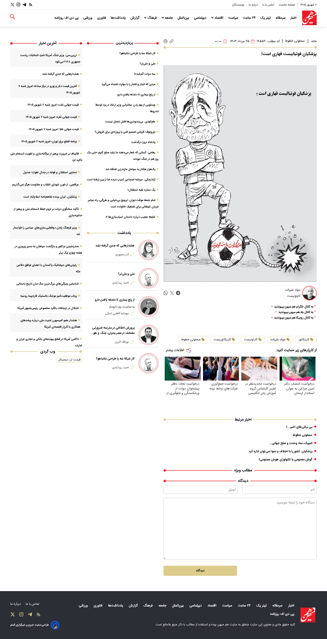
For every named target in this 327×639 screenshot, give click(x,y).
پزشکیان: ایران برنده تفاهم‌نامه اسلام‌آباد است (50, 196)
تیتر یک (266, 18)
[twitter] (172, 293)
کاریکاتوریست (222, 339)
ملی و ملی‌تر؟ (147, 63)
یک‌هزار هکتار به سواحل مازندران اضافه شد (130, 169)
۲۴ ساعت (250, 18)
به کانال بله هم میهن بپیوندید (295, 312)
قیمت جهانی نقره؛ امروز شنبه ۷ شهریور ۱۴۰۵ (51, 117)
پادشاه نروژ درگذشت (143, 142)
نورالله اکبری (122, 342)
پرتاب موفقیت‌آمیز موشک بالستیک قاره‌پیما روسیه (48, 296)
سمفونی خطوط (295, 41)
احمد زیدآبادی (120, 282)
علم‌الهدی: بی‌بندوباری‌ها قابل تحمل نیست (130, 121)
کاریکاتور (304, 339)
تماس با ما (268, 4)
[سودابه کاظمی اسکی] (148, 306)
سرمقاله (281, 18)
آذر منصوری (122, 254)
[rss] (30, 4)
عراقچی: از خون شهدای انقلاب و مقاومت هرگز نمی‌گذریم (45, 184)
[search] (12, 17)
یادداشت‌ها (119, 18)
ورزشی (88, 18)
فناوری (102, 18)
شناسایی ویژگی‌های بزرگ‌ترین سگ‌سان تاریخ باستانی (47, 283)
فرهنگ (152, 18)
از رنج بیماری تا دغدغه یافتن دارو (136, 94)
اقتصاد (219, 18)
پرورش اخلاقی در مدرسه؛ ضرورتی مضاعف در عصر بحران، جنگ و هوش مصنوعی (112, 330)
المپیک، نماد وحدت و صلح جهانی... (290, 443)
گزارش (135, 18)
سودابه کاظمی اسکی (117, 313)
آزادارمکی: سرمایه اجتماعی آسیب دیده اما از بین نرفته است (121, 179)
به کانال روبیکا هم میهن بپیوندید (293, 317)
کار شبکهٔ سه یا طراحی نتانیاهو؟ (137, 53)
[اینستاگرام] (18, 4)
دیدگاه (200, 570)
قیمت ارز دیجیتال (69, 359)
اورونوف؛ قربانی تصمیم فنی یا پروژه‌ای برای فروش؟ (125, 132)
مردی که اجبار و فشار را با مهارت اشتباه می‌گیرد (128, 84)
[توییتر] (12, 4)
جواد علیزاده (278, 339)
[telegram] (178, 293)
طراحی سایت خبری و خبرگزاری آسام (29, 625)
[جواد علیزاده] (309, 293)
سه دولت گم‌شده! (144, 74)
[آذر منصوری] (148, 250)
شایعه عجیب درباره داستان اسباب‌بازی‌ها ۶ (130, 217)
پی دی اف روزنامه (66, 18)
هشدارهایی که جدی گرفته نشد (115, 245)
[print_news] (166, 41)
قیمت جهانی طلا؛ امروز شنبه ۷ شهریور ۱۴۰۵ (54, 129)
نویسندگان (238, 4)
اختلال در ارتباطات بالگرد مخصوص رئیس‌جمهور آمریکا (48, 308)
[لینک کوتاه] (171, 41)
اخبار (293, 18)
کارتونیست (251, 339)
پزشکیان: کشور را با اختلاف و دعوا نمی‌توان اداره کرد (280, 451)
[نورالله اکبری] (148, 335)
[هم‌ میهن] (307, 615)
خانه (314, 41)
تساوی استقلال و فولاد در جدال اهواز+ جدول (50, 172)
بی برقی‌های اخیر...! (299, 427)
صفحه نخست (287, 4)
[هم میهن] (309, 18)
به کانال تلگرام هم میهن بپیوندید (293, 306)
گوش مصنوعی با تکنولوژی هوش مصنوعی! (285, 459)
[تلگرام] (24, 4)
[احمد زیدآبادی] (148, 278)
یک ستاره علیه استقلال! (141, 190)
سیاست (233, 18)
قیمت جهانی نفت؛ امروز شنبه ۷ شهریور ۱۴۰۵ (53, 105)
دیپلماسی (200, 18)
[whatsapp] (166, 293)
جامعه (169, 18)
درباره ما (254, 4)
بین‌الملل (184, 18)
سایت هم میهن (227, 624)
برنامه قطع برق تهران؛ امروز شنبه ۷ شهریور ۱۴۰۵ (49, 141)
